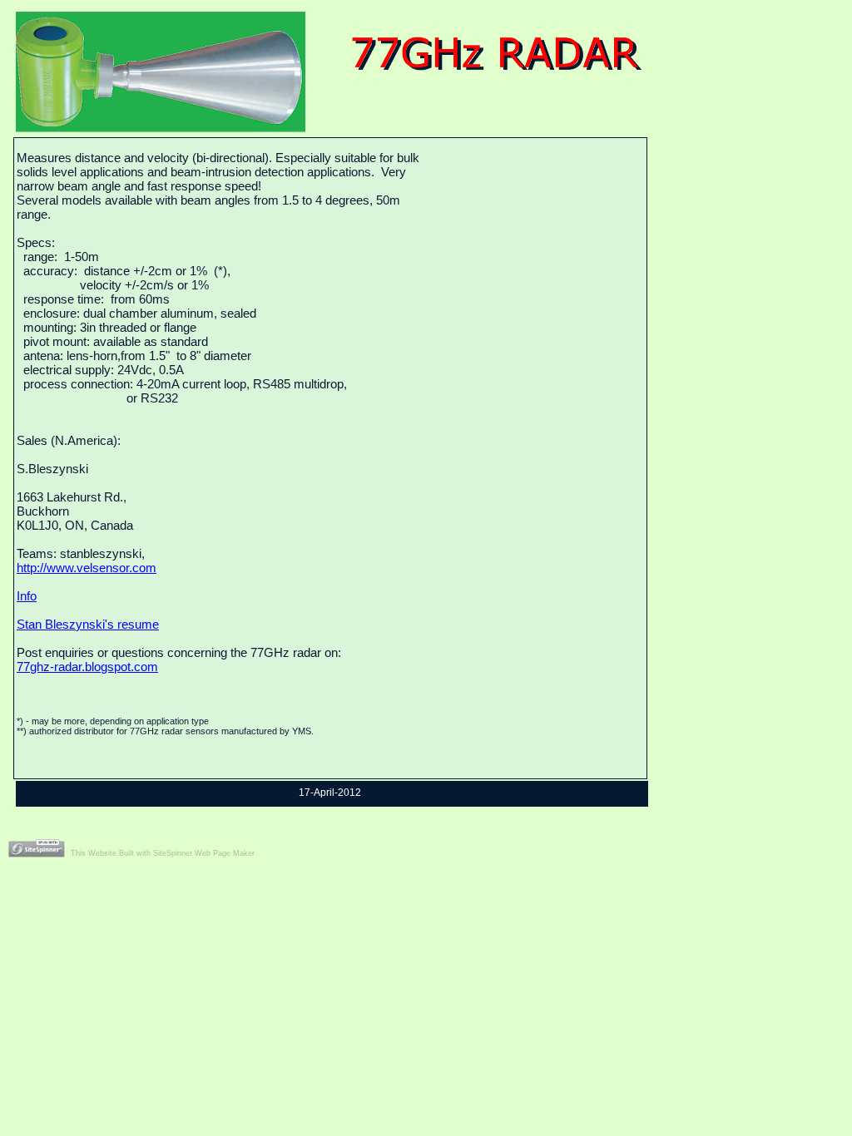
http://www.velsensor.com (86, 568)
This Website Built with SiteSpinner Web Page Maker (163, 853)
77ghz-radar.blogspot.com (87, 666)
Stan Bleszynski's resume (88, 624)
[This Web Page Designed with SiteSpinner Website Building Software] (36, 843)
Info (27, 596)
